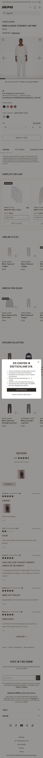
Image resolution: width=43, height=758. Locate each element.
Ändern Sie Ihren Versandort (21, 394)
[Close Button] (38, 362)
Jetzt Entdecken (21, 390)
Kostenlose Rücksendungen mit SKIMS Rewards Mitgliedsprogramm (22, 384)
